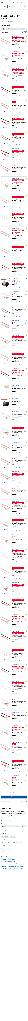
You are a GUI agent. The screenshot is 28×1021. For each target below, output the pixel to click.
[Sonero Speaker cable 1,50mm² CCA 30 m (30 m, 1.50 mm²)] (14, 201)
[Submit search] (9, 6)
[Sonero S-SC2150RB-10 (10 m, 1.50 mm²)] (14, 90)
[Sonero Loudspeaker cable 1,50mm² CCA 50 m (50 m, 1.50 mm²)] (14, 358)
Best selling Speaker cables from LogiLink (12, 868)
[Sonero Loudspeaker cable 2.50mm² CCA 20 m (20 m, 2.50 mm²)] (14, 268)
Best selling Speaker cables (8, 859)
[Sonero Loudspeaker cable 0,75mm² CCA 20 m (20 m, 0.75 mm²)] (14, 416)
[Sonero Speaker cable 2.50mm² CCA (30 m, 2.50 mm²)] (14, 185)
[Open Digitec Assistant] (21, 2)
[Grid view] (22, 32)
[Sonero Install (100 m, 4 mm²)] (14, 283)
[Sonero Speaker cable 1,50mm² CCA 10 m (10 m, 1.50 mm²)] (14, 251)
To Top (25, 801)
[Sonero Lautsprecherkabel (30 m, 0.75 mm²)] (14, 717)
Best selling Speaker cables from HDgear (12, 864)
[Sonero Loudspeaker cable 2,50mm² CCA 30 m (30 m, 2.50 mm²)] (14, 169)
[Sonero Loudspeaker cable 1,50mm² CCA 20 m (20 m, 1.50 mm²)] (14, 572)
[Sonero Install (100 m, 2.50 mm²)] (14, 402)
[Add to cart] (20, 47)
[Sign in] (17, 2)
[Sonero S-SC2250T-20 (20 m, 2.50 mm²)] (14, 477)
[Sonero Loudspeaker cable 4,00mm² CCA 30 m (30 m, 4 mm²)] (14, 297)
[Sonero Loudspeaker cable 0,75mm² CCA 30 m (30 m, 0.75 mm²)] (14, 341)
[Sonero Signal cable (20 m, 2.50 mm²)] (14, 588)
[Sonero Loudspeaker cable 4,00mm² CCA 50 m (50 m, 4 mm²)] (14, 492)
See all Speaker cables (7, 21)
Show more (14, 797)
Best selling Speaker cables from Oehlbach (12, 866)
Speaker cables (18, 11)
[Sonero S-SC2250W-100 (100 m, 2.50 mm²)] (14, 389)
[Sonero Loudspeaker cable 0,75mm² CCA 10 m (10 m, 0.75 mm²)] (14, 621)
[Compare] (12, 47)
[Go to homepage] (2, 2)
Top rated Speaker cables (8, 861)
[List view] (25, 32)
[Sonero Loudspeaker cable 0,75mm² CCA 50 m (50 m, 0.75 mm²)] (14, 508)
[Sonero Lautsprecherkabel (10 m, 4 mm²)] (14, 42)
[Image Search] (25, 6)
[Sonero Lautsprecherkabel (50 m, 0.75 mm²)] (14, 122)
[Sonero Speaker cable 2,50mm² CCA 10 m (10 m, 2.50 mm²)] (14, 58)
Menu (4, 6)
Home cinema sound (8, 11)
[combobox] (3, 29)
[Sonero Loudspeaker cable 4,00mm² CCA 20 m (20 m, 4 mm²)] (14, 106)
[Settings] (13, 2)
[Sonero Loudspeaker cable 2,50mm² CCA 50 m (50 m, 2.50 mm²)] (14, 311)
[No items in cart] (25, 2)
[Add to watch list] (16, 47)
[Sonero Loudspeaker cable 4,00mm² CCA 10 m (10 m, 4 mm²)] (14, 432)
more (16, 817)
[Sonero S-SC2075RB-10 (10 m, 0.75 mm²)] (14, 154)
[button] (26, 36)
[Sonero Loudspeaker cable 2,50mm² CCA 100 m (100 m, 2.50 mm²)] (14, 326)
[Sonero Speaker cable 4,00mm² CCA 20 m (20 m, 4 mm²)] (14, 74)
